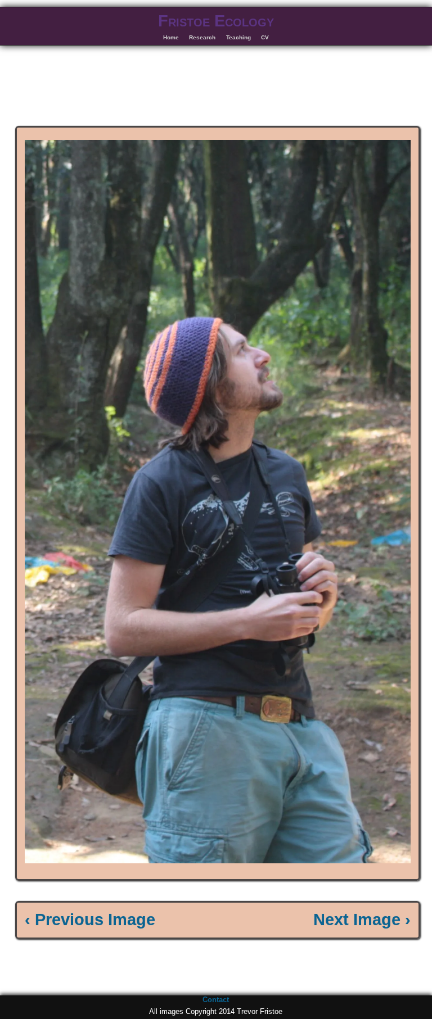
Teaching (238, 37)
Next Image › (362, 920)
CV (265, 37)
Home (171, 37)
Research (202, 37)
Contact (215, 999)
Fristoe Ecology (216, 21)
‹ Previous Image (90, 920)
